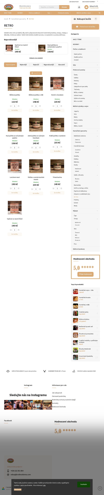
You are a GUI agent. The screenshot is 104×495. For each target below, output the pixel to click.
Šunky (76, 75)
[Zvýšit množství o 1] (19, 106)
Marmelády (77, 185)
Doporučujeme (10, 65)
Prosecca (77, 240)
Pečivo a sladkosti (79, 49)
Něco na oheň (78, 101)
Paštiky (76, 159)
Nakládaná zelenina (80, 136)
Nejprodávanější (49, 65)
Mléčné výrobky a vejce (80, 106)
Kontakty (55, 403)
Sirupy (76, 219)
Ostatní (76, 60)
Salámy (76, 78)
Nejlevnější (23, 65)
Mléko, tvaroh (78, 126)
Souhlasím (83, 484)
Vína (75, 229)
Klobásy (76, 81)
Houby (76, 165)
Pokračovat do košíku (87, 27)
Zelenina (77, 140)
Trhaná (77, 152)
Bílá (76, 235)
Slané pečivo (78, 54)
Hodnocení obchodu (59, 407)
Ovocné (77, 225)
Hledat (64, 7)
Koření (76, 203)
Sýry (74, 65)
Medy (75, 206)
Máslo (76, 117)
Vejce (75, 123)
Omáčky (76, 156)
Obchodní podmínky (88, 2)
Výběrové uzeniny (79, 98)
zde (44, 485)
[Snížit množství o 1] (11, 106)
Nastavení (18, 489)
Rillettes (76, 162)
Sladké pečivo (78, 57)
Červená (77, 233)
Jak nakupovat (74, 2)
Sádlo (76, 181)
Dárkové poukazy (79, 249)
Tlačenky (77, 89)
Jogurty (76, 111)
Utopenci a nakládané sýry (82, 194)
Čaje (75, 216)
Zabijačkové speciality (81, 87)
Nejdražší (36, 65)
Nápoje (75, 211)
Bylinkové (77, 222)
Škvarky (77, 179)
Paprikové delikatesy (80, 191)
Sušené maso (78, 95)
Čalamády (78, 142)
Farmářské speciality (80, 131)
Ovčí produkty (78, 120)
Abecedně (61, 65)
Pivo (75, 244)
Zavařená (77, 150)
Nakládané (78, 169)
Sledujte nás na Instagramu (28, 395)
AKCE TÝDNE (77, 39)
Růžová (77, 238)
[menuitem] (9, 13)
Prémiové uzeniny (79, 70)
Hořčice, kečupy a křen (81, 188)
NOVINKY (76, 44)
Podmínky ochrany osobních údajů (63, 400)
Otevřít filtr (37, 73)
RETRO (76, 197)
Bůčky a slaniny (78, 92)
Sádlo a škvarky (79, 175)
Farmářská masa (79, 146)
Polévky (76, 200)
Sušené (77, 171)
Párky (75, 84)
